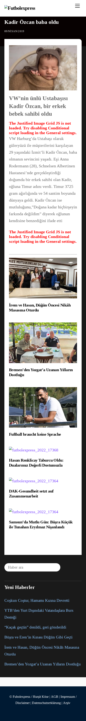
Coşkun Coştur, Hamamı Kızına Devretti (36, 600)
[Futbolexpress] (19, 8)
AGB (54, 697)
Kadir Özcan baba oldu (31, 22)
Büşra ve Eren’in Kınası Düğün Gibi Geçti (38, 637)
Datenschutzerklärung (46, 703)
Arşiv (66, 703)
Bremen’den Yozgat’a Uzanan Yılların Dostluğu (42, 664)
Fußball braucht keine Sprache (35, 434)
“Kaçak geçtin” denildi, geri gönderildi (35, 627)
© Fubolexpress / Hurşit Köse (29, 697)
